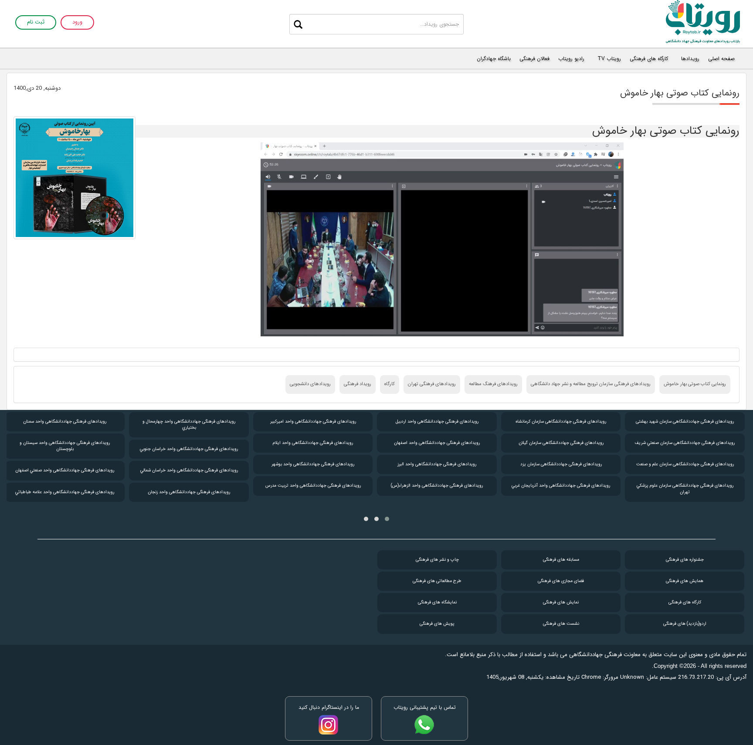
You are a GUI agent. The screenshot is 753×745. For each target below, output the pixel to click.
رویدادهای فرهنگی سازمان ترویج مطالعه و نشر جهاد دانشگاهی (591, 384)
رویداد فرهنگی (357, 384)
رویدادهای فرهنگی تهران (432, 384)
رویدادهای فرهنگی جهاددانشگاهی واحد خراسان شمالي (189, 470)
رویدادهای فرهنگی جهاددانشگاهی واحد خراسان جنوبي (189, 449)
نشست (561, 623)
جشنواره (685, 559)
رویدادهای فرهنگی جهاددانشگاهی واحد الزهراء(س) (437, 485)
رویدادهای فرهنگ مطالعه (493, 384)
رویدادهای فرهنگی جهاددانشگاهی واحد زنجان (189, 492)
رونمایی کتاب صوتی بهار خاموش (695, 384)
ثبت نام (35, 22)
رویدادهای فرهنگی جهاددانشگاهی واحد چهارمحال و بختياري (188, 424)
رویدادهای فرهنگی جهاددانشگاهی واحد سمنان (64, 421)
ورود (77, 22)
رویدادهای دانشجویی (310, 384)
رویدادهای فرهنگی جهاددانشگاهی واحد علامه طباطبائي (64, 492)
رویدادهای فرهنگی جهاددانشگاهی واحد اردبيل (437, 421)
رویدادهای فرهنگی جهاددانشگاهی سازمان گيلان (561, 443)
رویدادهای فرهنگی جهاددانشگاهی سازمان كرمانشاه (561, 421)
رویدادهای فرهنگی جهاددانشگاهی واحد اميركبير (313, 421)
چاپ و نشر (437, 559)
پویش (437, 623)
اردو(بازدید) (684, 623)
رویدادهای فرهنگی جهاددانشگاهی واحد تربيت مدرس (313, 485)
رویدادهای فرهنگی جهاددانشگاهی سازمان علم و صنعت (685, 464)
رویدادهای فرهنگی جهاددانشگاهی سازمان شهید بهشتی (685, 421)
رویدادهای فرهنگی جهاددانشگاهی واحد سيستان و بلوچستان (65, 446)
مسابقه (561, 559)
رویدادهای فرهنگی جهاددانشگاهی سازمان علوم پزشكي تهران (685, 488)
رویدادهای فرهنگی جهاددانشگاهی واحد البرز (436, 464)
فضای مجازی (561, 581)
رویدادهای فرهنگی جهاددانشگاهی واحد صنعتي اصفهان (64, 470)
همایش (684, 581)
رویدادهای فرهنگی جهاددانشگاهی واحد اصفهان (437, 443)
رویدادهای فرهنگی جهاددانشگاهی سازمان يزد (561, 464)
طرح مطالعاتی (437, 581)
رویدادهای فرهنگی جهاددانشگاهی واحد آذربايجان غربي (561, 485)
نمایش (561, 602)
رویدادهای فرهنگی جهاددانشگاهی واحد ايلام (313, 443)
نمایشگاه (437, 602)
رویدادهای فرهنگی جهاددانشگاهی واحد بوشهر (312, 464)
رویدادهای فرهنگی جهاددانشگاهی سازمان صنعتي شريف (685, 443)
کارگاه (389, 384)
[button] (387, 519)
